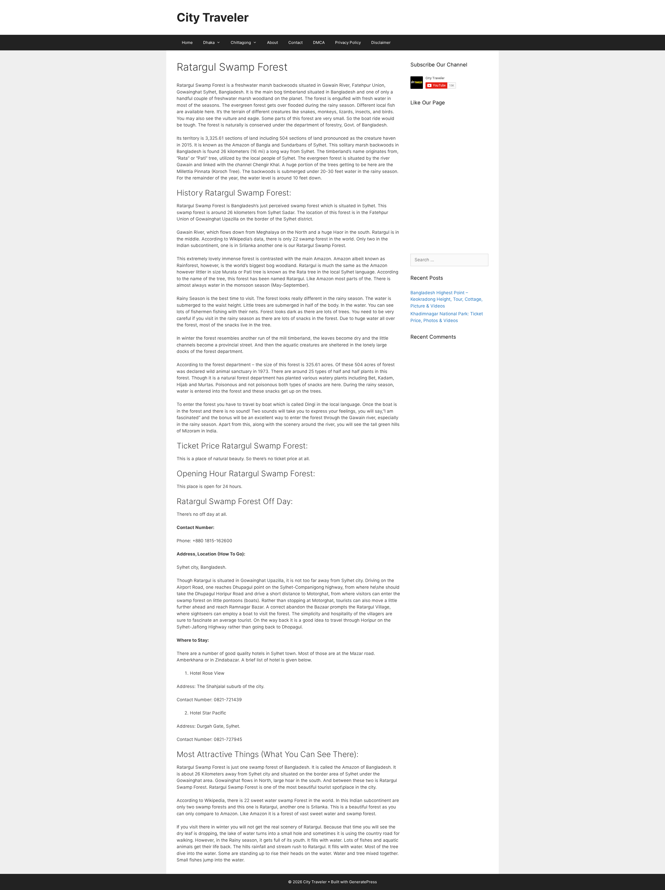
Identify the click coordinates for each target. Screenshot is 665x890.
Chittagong (241, 42)
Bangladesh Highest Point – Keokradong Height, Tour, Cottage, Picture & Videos (446, 299)
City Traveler (213, 17)
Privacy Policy (348, 42)
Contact (295, 42)
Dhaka (209, 42)
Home (187, 42)
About (272, 42)
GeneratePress (363, 881)
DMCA (319, 42)
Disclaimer (381, 42)
